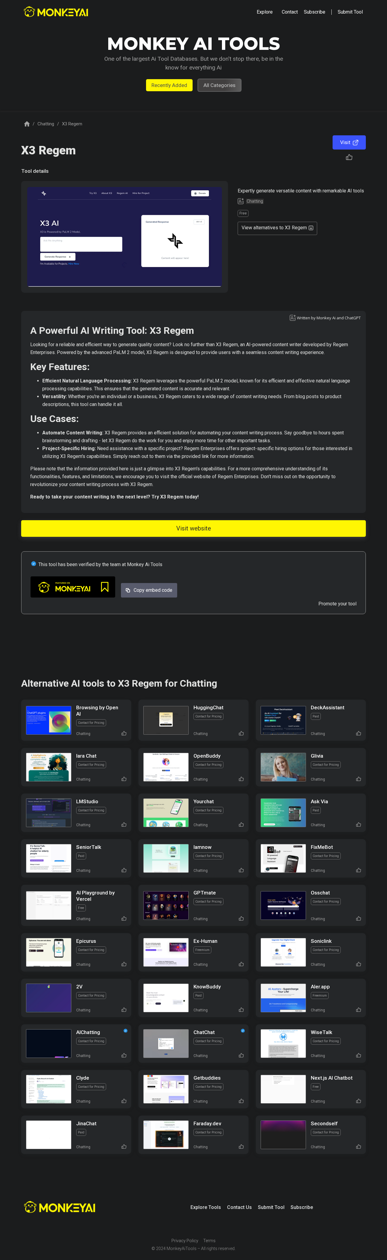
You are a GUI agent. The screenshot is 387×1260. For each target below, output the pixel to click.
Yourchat (204, 801)
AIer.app (320, 987)
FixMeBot (322, 847)
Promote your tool (337, 604)
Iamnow (203, 847)
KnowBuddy (207, 987)
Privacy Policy (184, 1240)
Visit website (193, 528)
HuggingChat (208, 707)
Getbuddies (207, 1078)
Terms (209, 1240)
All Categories (219, 85)
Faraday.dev (207, 1123)
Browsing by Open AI (97, 710)
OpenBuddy (207, 756)
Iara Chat (86, 756)
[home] (56, 12)
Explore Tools (205, 1207)
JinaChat (86, 1123)
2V (79, 987)
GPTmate (205, 893)
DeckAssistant (327, 707)
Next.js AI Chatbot (332, 1078)
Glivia (317, 756)
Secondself (324, 1123)
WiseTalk (321, 1032)
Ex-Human (205, 941)
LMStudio (87, 801)
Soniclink (321, 941)
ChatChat (204, 1032)
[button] (265, 12)
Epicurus (86, 941)
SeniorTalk (88, 847)
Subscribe (302, 1207)
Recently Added (169, 85)
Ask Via (319, 801)
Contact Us (239, 1207)
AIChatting (88, 1032)
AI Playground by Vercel (95, 896)
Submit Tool (271, 1207)
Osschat (320, 893)
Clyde (82, 1078)
